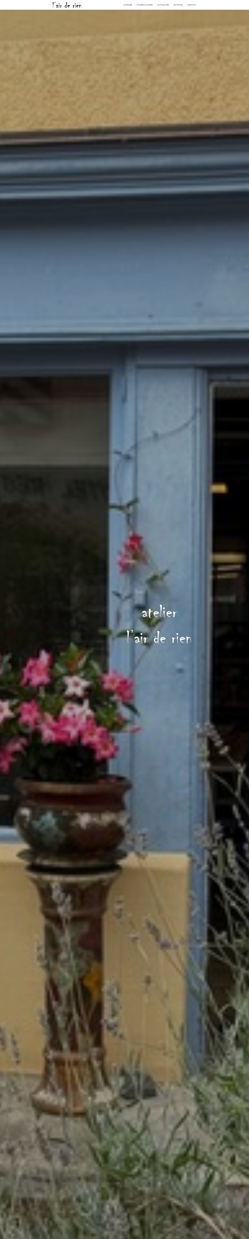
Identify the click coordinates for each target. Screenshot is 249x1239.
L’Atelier (128, 5)
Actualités (163, 5)
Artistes (178, 5)
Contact (191, 5)
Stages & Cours (145, 5)
